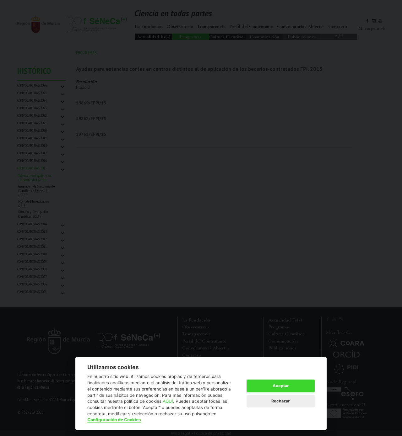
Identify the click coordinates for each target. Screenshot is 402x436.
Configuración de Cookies (114, 419)
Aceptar (281, 385)
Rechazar (280, 401)
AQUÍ (168, 401)
